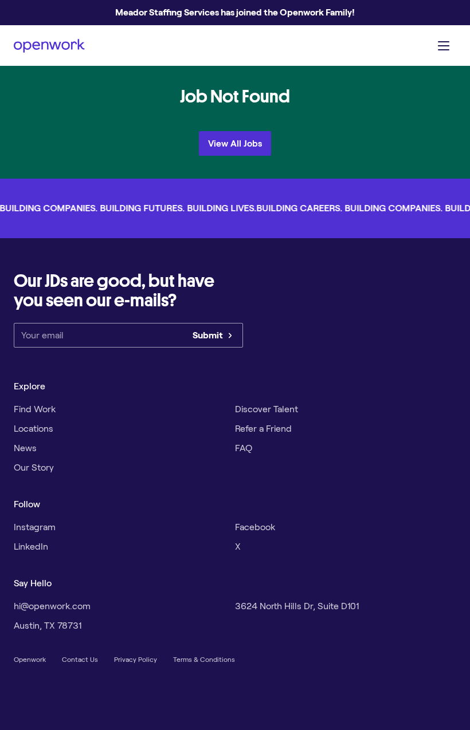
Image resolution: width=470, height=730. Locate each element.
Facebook (255, 527)
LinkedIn (31, 546)
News (25, 448)
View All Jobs (235, 143)
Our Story (34, 467)
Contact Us (80, 659)
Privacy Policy (135, 659)
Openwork (30, 659)
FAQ (243, 448)
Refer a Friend (263, 428)
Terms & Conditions (204, 659)
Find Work (35, 409)
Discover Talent (266, 409)
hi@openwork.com (52, 606)
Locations (33, 428)
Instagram (35, 527)
